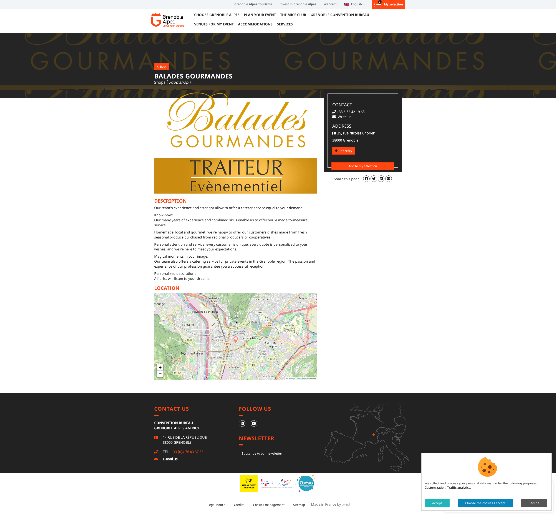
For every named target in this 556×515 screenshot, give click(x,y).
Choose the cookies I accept (485, 503)
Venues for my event (214, 24)
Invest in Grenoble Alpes (298, 4)
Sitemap (299, 505)
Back (162, 66)
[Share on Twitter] (374, 178)
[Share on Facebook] (366, 178)
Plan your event (260, 14)
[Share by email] (388, 178)
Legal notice (216, 505)
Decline (533, 503)
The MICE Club (293, 14)
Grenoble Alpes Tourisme (253, 4)
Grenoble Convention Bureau (340, 14)
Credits (239, 505)
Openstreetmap (301, 378)
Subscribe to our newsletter (262, 453)
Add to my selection (362, 166)
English (356, 4)
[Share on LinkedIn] (381, 178)
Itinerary (345, 151)
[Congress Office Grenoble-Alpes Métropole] (171, 19)
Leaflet (290, 378)
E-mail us (170, 459)
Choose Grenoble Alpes (217, 14)
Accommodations (255, 24)
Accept (437, 503)
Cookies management (269, 505)
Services (285, 24)
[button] (235, 339)
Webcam (330, 4)
